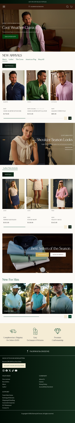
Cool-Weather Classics (19, 28)
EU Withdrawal (6, 405)
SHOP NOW (69, 147)
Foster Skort (32, 219)
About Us (42, 379)
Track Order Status (7, 395)
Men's (4, 59)
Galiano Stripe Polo (58, 111)
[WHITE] (14, 105)
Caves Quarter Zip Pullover (37, 111)
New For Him (10, 279)
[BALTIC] (11, 105)
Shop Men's (42, 254)
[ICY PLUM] (38, 105)
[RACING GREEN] (8, 105)
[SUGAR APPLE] (17, 105)
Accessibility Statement (46, 387)
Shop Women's (58, 254)
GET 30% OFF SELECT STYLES (37, 2)
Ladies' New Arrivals (10, 168)
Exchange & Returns (8, 398)
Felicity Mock (56, 219)
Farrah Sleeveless (9, 219)
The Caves (19, 59)
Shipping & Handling (8, 400)
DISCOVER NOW (10, 36)
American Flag (31, 59)
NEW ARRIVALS (12, 55)
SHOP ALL (8, 174)
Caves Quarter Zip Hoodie (12, 111)
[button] (71, 6)
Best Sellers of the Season (50, 249)
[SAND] (5, 213)
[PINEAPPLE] (41, 105)
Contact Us (5, 408)
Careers (41, 382)
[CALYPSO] (32, 105)
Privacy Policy (43, 384)
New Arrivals (6, 379)
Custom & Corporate (8, 403)
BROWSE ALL (9, 66)
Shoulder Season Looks (55, 140)
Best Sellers (5, 382)
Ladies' (11, 59)
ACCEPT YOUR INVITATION (14, 365)
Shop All (41, 59)
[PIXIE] (53, 213)
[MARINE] (5, 105)
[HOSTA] (29, 105)
